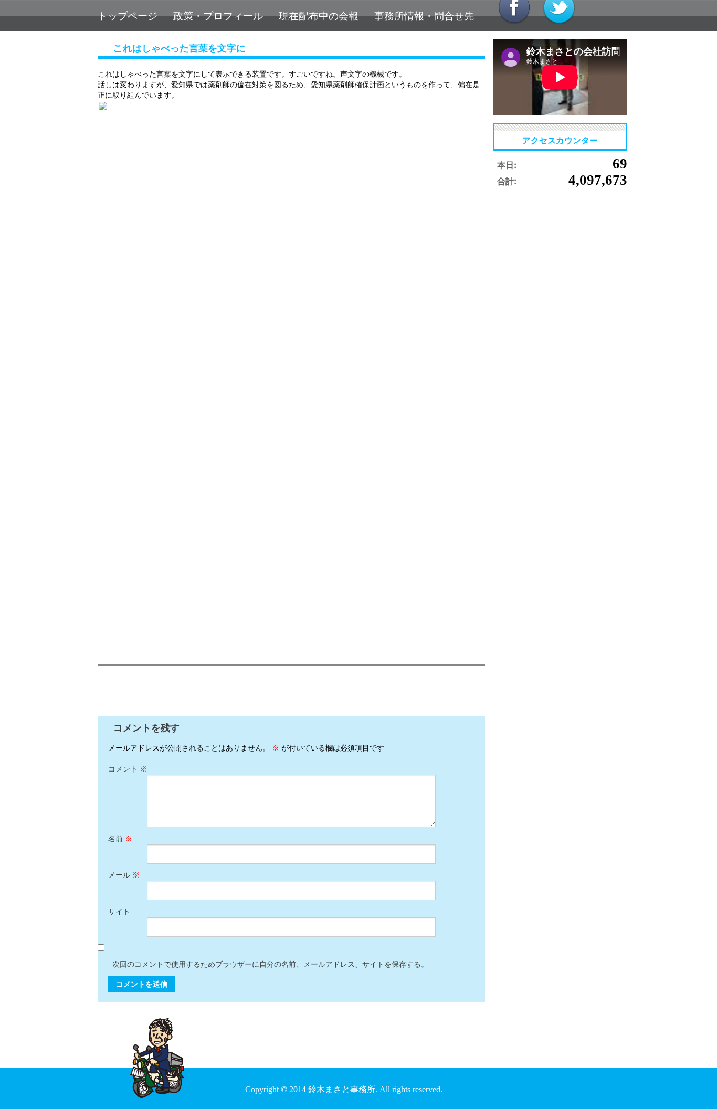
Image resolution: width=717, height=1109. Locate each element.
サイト (119, 912)
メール (124, 875)
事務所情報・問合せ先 (424, 16)
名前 (120, 839)
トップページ (127, 16)
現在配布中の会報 (318, 16)
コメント (127, 769)
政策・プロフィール (218, 16)
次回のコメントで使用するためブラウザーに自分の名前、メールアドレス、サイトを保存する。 (270, 964)
